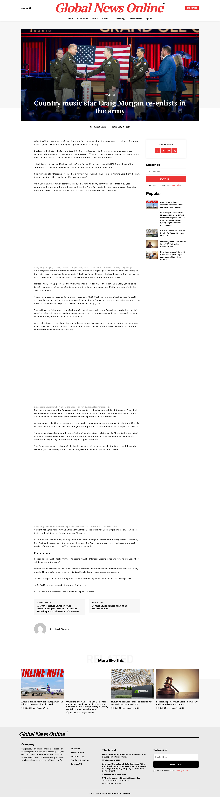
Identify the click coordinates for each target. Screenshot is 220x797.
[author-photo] (23, 708)
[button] (26, 8)
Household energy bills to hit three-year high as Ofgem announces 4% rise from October (172, 256)
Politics (110, 95)
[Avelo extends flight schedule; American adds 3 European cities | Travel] (152, 205)
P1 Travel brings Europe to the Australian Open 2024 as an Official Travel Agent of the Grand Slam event (58, 608)
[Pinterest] (168, 150)
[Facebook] (157, 150)
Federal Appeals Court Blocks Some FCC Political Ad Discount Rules (173, 244)
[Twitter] (163, 150)
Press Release (108, 774)
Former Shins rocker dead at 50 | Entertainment (110, 607)
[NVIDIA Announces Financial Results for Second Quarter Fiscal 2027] (152, 233)
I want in (164, 179)
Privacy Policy (174, 185)
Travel (105, 760)
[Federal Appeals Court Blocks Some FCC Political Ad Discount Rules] (152, 244)
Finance (105, 783)
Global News (100, 127)
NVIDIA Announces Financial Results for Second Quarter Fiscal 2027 (172, 233)
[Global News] (40, 629)
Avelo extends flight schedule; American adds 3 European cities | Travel (171, 204)
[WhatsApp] (174, 150)
